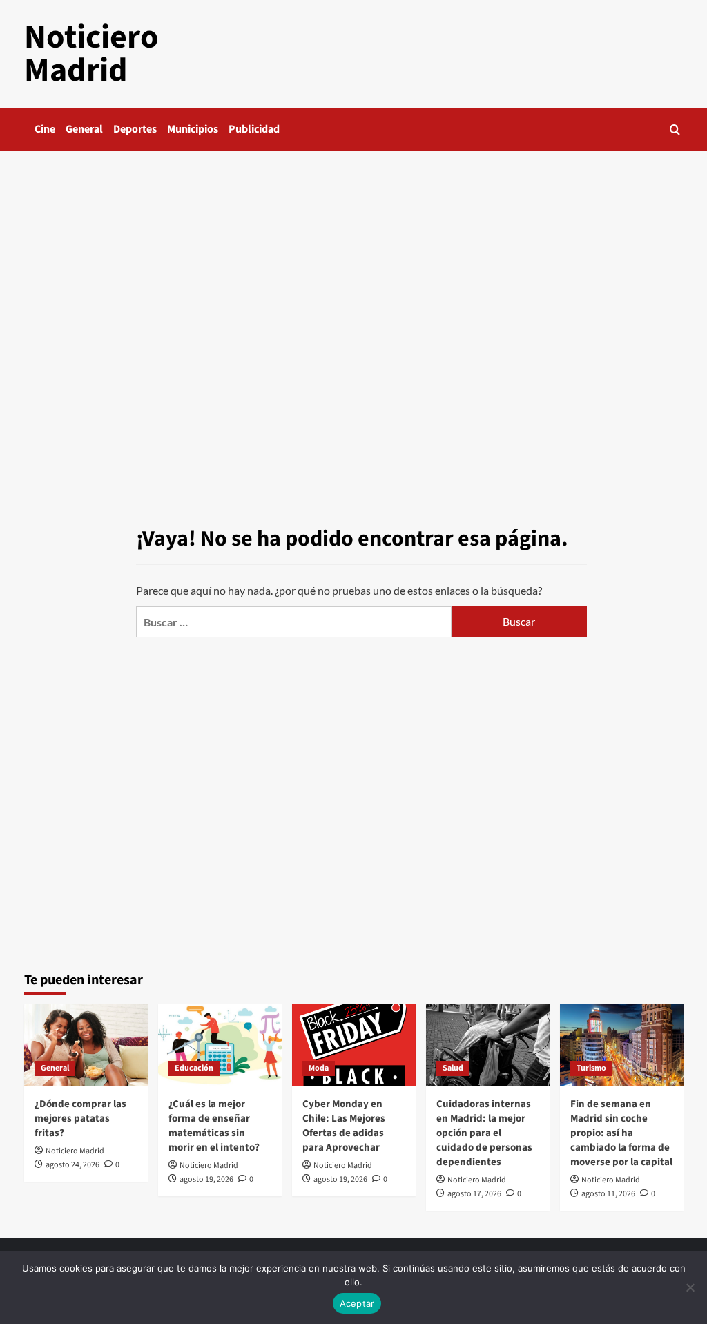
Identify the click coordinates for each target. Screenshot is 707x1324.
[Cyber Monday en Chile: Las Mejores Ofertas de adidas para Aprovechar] (354, 1045)
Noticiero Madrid (91, 54)
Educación (194, 1068)
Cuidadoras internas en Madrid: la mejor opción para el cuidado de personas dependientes (484, 1133)
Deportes (135, 129)
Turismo (591, 1068)
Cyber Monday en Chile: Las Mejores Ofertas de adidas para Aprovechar (343, 1126)
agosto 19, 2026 (206, 1179)
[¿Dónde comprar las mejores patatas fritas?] (86, 1045)
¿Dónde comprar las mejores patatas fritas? (80, 1118)
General (84, 129)
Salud (453, 1068)
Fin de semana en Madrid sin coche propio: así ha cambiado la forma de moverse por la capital (621, 1133)
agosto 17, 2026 (474, 1194)
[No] (690, 1287)
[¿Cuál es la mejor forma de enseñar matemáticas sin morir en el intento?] (220, 1045)
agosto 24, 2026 (72, 1165)
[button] (675, 129)
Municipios (192, 129)
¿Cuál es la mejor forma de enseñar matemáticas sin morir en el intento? (214, 1126)
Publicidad (254, 129)
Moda (319, 1068)
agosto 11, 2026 (608, 1194)
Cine (45, 129)
